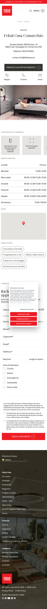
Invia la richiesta (21, 436)
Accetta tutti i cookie (23, 314)
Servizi (5, 513)
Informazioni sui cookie (27, 309)
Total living (6, 505)
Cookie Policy (20, 591)
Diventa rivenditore (10, 552)
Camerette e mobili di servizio (14, 541)
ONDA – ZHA (7, 501)
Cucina (5, 525)
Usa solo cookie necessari (23, 323)
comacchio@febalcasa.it (23, 57)
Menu (37, 10)
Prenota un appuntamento (21, 67)
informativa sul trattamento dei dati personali (22, 407)
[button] (23, 223)
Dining (5, 533)
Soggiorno (6, 529)
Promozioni (6, 485)
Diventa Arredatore (10, 557)
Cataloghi (6, 480)
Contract (5, 561)
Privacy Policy (7, 591)
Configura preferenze (23, 319)
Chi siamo (6, 476)
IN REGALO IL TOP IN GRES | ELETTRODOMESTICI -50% (23, 2)
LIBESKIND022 (8, 497)
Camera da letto (8, 537)
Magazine (6, 489)
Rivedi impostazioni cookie (13, 595)
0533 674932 (28, 51)
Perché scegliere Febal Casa (13, 509)
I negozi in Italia (9, 493)
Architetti (6, 565)
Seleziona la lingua (31, 10)
